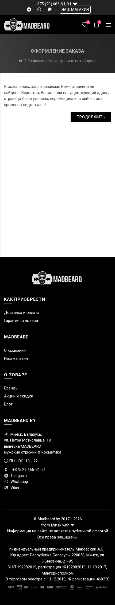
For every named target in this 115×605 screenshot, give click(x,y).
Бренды (11, 388)
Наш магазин (16, 358)
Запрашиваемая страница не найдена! (62, 61)
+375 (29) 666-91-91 (53, 4)
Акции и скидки (18, 396)
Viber (14, 487)
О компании (15, 350)
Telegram (18, 475)
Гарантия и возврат (22, 320)
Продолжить (90, 117)
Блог (8, 404)
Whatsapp (18, 481)
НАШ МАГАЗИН (75, 9)
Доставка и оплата (21, 312)
